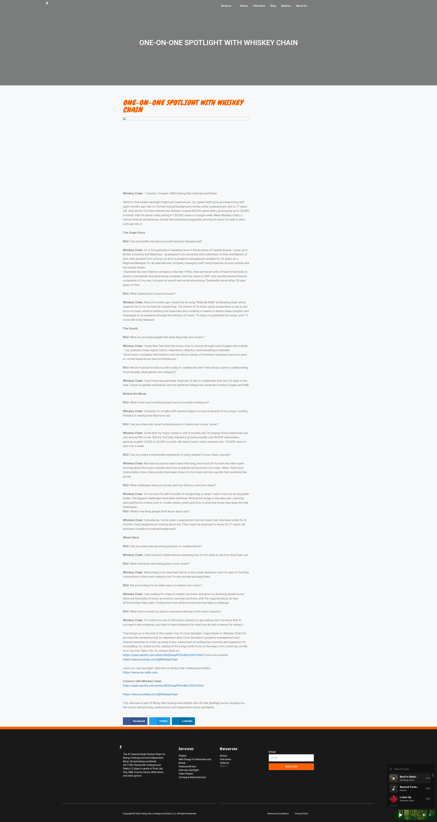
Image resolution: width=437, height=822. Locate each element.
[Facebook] (126, 787)
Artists (244, 5)
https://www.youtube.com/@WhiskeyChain (150, 659)
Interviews (259, 5)
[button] (135, 721)
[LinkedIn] (141, 787)
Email (272, 752)
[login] (272, 795)
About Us (301, 5)
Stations (286, 5)
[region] (411, 789)
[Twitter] (133, 787)
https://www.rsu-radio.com (140, 672)
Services (226, 5)
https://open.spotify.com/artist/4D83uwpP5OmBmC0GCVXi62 (163, 655)
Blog (273, 5)
